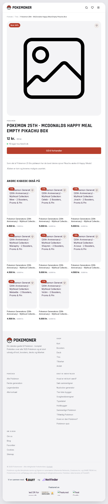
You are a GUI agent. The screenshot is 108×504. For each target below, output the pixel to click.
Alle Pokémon (13, 379)
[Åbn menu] (98, 7)
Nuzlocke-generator (65, 388)
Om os (9, 436)
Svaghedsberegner (65, 397)
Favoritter (11, 445)
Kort (58, 343)
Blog (9, 441)
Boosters (60, 348)
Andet (59, 366)
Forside (10, 17)
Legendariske (13, 388)
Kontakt (50, 467)
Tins (16, 17)
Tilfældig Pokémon (65, 414)
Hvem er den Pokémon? (67, 419)
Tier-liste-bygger (64, 392)
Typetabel (61, 401)
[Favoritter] (92, 7)
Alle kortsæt (12, 392)
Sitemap (10, 454)
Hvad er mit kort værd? (67, 379)
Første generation (14, 383)
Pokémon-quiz (63, 423)
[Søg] (86, 7)
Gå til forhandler (54, 150)
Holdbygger (62, 405)
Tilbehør (60, 361)
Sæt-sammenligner (65, 383)
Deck (59, 352)
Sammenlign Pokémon (66, 410)
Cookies (10, 450)
